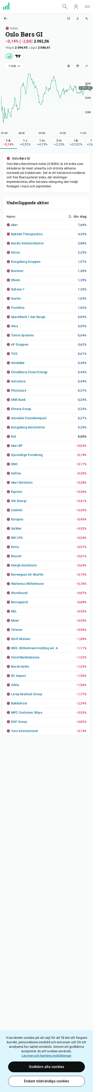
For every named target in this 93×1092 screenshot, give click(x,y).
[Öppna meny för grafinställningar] (68, 66)
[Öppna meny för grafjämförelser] (77, 66)
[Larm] (77, 18)
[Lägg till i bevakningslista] (86, 18)
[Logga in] (76, 6)
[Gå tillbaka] (23, 18)
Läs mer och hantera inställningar (47, 1055)
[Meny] (87, 6)
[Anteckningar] (68, 18)
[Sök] (65, 6)
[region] (46, 102)
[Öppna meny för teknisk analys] (86, 66)
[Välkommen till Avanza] (9, 8)
